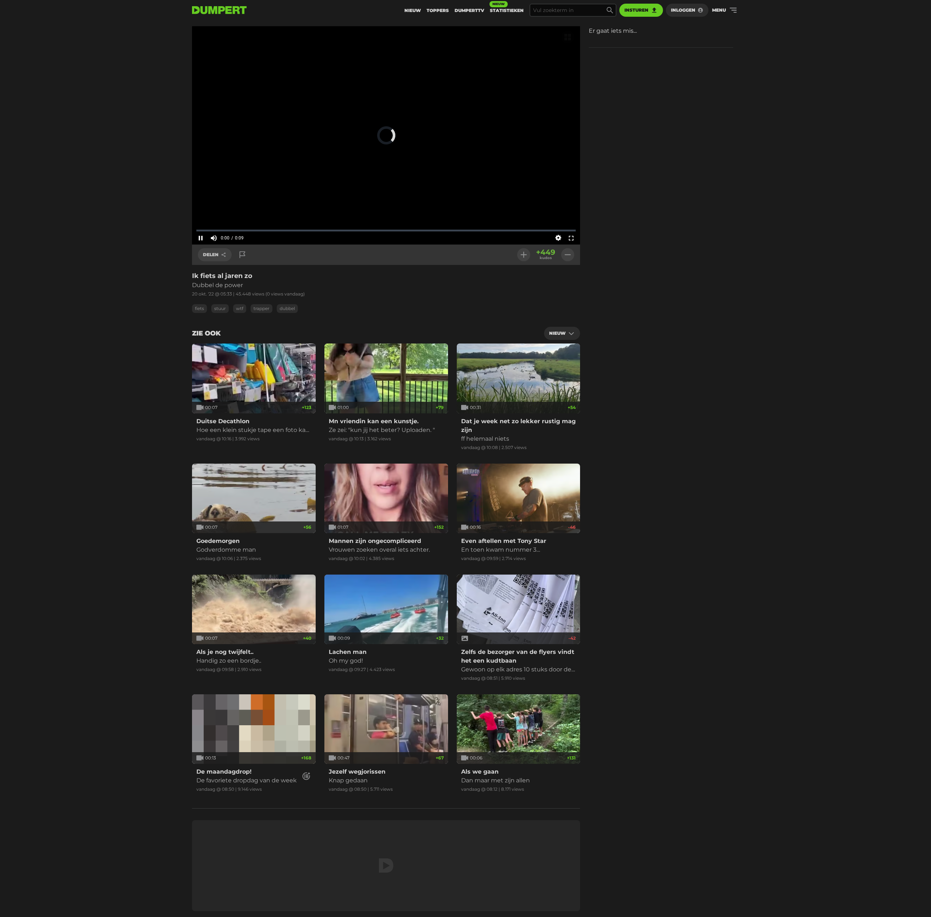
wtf (239, 308)
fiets (199, 308)
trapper (261, 308)
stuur (220, 308)
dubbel (287, 308)
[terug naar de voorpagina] (219, 10)
